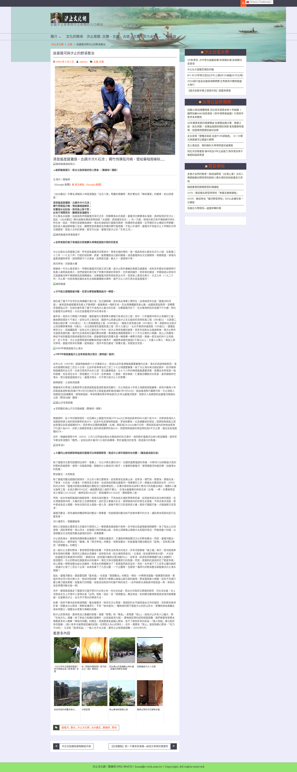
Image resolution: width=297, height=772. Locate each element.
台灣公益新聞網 (216, 102)
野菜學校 (216, 166)
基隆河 (65, 727)
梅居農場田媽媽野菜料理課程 (203, 187)
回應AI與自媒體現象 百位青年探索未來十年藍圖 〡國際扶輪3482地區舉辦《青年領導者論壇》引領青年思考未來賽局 (215, 113)
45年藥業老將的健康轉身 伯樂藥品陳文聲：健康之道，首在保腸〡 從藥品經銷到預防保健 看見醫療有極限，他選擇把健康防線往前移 (215, 126)
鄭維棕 (106, 727)
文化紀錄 (150, 36)
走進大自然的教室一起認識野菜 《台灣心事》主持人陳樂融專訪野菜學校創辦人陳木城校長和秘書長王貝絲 (215, 178)
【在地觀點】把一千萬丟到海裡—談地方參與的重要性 (139, 746)
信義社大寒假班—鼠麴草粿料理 (204, 208)
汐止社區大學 (216, 52)
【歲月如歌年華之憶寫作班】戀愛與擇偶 (209, 90)
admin (83, 61)
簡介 (54, 36)
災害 (70, 44)
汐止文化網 (57, 44)
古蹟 (136, 36)
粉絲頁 (171, 36)
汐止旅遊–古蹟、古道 (103, 36)
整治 (73, 727)
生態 (101, 61)
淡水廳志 (96, 727)
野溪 (114, 727)
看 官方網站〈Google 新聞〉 (87, 184)
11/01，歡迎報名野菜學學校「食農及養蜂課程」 (213, 192)
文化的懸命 (74, 36)
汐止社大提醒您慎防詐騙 (200, 69)
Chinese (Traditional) (259, 2)
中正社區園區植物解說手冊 (76, 746)
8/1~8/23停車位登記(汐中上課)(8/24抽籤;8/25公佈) (215, 75)
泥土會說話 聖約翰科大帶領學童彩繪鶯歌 (210, 145)
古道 (126, 36)
